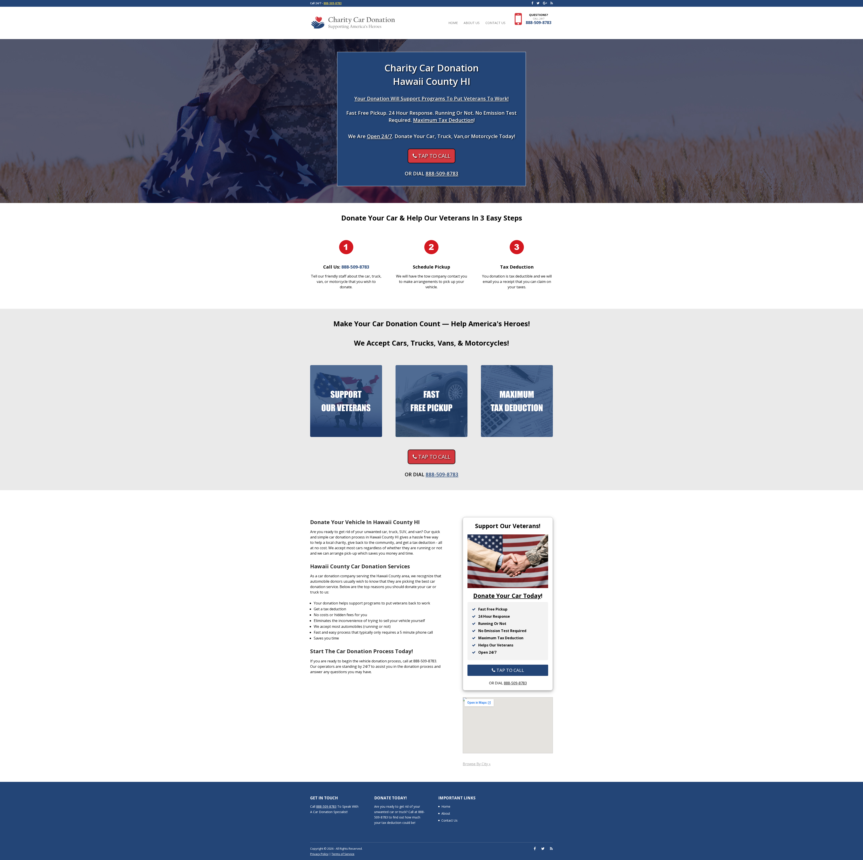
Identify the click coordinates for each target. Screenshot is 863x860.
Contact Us (495, 23)
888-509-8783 (333, 3)
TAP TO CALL (433, 155)
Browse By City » (477, 763)
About (445, 813)
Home (453, 23)
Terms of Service (342, 854)
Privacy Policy (319, 854)
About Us (472, 23)
